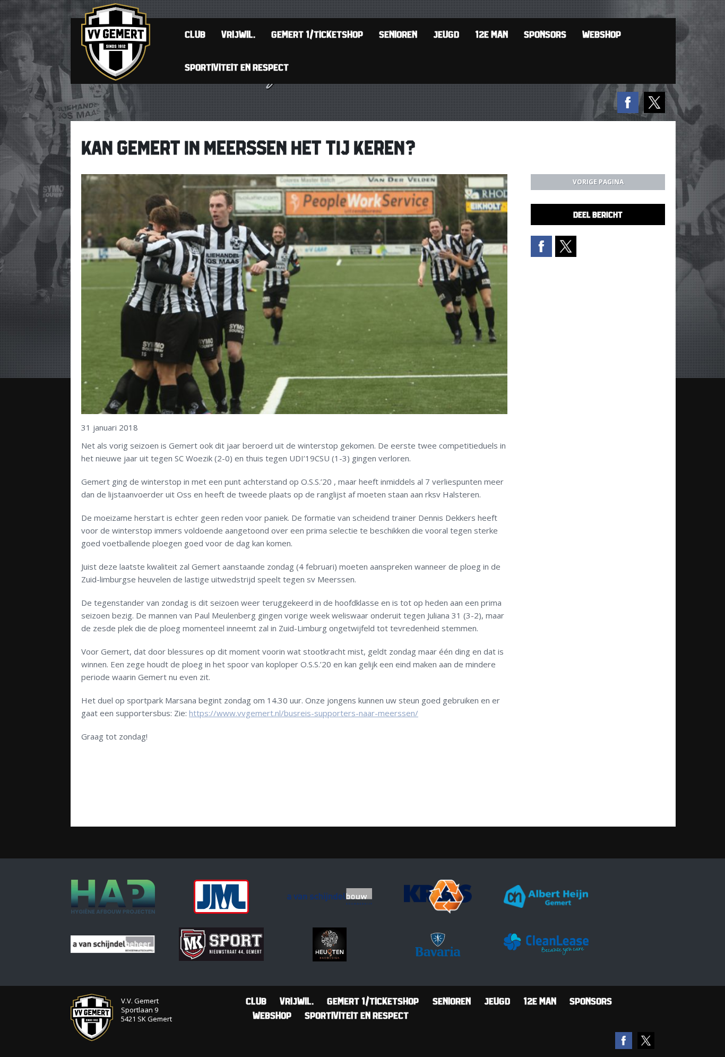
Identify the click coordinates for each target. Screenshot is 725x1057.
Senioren (398, 34)
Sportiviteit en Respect (237, 67)
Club (195, 34)
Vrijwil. (238, 34)
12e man (491, 34)
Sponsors (545, 34)
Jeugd (446, 34)
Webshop (601, 34)
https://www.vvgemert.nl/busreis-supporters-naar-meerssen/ (303, 713)
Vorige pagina (598, 181)
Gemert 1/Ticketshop (317, 34)
